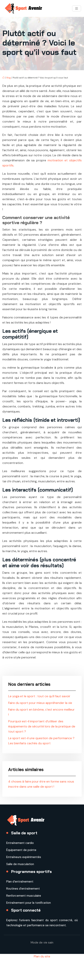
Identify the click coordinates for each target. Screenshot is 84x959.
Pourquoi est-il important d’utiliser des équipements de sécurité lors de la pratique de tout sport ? (41, 726)
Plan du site (42, 956)
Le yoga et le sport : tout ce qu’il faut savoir (39, 696)
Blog (8, 77)
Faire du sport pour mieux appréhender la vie (40, 703)
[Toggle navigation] (76, 8)
